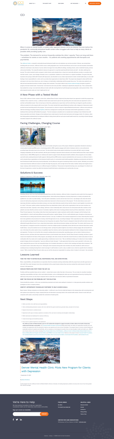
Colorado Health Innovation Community (52, 325)
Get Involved (74, 3)
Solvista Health (42, 332)
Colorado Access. (85, 334)
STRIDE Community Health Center (56, 332)
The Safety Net (47, 3)
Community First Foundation (71, 334)
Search (85, 3)
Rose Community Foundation (57, 334)
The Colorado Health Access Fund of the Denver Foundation (36, 334)
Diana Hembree (26, 379)
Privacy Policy (84, 411)
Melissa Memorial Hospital (32, 332)
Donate (82, 407)
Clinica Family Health (48, 331)
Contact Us (83, 409)
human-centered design (74, 83)
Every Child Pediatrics (58, 331)
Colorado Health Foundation (85, 332)
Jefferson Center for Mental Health (72, 331)
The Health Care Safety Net (64, 407)
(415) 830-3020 (82, 422)
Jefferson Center (26, 63)
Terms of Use (83, 414)
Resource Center (95, 3)
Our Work (61, 3)
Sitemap (50, 435)
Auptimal (42, 109)
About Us (31, 3)
